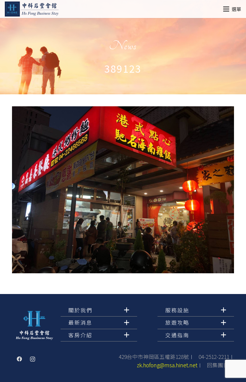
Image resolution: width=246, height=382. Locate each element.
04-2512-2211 (214, 356)
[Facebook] (19, 359)
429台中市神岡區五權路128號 (154, 356)
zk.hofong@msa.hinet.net (167, 365)
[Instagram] (32, 359)
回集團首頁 (220, 365)
